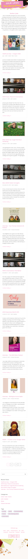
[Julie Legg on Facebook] (9, 536)
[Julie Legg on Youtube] (12, 536)
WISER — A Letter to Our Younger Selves (13, 439)
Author (8, 530)
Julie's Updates (14, 98)
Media (2, 501)
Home (4, 530)
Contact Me (5, 532)
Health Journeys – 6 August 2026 (11, 54)
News (23, 530)
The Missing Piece (14, 530)
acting (4, 511)
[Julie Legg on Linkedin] (18, 536)
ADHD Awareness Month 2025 (10, 312)
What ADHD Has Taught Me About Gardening (12, 485)
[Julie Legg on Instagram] (15, 536)
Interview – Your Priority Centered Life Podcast (12, 489)
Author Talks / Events (12, 55)
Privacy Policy (11, 532)
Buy (19, 530)
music (4, 514)
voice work (5, 516)
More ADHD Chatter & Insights (11, 183)
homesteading (18, 511)
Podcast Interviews (15, 229)
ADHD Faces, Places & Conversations (12, 97)
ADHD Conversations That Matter (11, 270)
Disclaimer (18, 532)
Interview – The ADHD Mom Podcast (12, 355)
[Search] (25, 474)
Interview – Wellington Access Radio (12, 396)
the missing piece (13, 514)
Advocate (23, 532)
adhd (10, 511)
